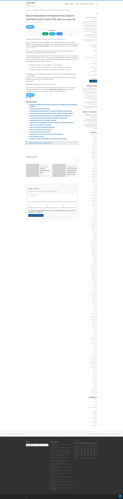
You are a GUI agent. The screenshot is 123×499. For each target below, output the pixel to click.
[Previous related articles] (74, 160)
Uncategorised (93, 63)
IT (96, 53)
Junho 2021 (95, 257)
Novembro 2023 (94, 200)
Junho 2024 (95, 186)
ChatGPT (45, 33)
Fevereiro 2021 (94, 265)
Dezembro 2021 (94, 246)
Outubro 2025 (94, 154)
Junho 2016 (95, 373)
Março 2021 (95, 263)
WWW (96, 65)
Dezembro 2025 (94, 150)
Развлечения (94, 71)
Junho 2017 (95, 349)
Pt (96, 59)
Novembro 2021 (94, 248)
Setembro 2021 (94, 252)
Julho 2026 (95, 136)
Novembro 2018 (94, 319)
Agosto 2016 (94, 369)
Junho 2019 (95, 305)
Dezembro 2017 (94, 337)
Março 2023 (95, 216)
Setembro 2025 (94, 156)
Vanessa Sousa (30, 22)
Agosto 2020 (94, 277)
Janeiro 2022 (94, 244)
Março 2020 (95, 287)
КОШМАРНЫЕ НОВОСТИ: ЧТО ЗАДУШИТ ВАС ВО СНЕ (43, 120)
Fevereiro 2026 (94, 146)
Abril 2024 (95, 190)
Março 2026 (95, 144)
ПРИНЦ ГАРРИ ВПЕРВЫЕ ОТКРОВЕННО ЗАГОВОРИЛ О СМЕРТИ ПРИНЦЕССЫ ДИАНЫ (51, 113)
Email (47, 206)
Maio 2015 (95, 385)
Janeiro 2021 (94, 267)
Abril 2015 (95, 387)
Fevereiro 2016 (94, 381)
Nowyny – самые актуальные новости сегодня (41, 129)
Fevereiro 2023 (94, 218)
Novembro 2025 (94, 152)
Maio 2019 (95, 307)
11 (78, 449)
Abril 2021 (95, 261)
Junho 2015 (95, 383)
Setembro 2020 (94, 275)
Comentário (33, 195)
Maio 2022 (95, 236)
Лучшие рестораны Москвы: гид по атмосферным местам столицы (90, 25)
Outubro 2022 (94, 226)
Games (95, 49)
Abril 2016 (95, 377)
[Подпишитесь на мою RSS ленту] (96, 13)
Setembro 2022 (94, 228)
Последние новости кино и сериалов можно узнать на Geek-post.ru (46, 134)
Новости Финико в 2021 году (37, 136)
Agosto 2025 (94, 158)
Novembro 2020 (94, 271)
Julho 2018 (95, 327)
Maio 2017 (95, 351)
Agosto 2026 (94, 134)
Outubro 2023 (94, 202)
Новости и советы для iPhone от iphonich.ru (40, 125)
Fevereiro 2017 (94, 357)
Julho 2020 (95, 279)
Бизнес (95, 69)
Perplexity (52, 33)
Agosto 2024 (94, 182)
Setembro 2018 (94, 323)
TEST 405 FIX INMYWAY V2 (54, 479)
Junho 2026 (95, 138)
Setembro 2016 (94, 367)
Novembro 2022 (94, 224)
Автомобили (94, 67)
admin (86, 119)
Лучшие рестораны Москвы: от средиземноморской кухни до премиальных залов (61, 471)
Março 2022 (95, 240)
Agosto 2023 (94, 206)
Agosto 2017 (94, 345)
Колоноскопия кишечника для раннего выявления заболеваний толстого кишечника (90, 36)
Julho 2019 (95, 303)
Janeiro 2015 (94, 393)
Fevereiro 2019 (94, 313)
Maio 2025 (95, 164)
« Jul (75, 458)
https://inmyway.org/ (88, 124)
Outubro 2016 (94, 365)
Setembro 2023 (94, 204)
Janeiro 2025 (94, 172)
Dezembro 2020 (94, 269)
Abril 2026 (95, 142)
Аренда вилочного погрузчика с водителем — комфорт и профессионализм (61, 467)
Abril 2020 (95, 285)
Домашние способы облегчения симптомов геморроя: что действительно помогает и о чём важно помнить (90, 30)
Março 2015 (95, 389)
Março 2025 (95, 168)
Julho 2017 (95, 347)
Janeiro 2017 (94, 359)
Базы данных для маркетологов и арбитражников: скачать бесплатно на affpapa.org (60, 461)
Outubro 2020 (94, 273)
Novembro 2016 (94, 363)
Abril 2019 (95, 309)
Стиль (95, 73)
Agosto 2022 (94, 230)
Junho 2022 (95, 234)
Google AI (59, 33)
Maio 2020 (95, 283)
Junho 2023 (95, 210)
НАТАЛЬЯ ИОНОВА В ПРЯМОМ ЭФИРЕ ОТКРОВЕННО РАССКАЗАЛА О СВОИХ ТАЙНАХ (51, 111)
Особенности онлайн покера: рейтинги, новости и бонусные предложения (48, 138)
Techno (95, 61)
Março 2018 (95, 335)
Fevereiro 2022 (94, 242)
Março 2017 (95, 355)
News (30, 10)
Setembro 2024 (94, 180)
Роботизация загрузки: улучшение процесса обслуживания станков (90, 40)
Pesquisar (93, 81)
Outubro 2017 (94, 341)
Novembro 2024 (94, 176)
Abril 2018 (95, 333)
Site (63, 206)
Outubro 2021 (94, 250)
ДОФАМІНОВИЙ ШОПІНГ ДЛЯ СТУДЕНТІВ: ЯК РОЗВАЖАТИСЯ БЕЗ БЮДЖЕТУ (61, 482)
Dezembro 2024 (94, 174)
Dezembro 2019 (94, 293)
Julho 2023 (95, 208)
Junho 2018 (95, 329)
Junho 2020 (95, 281)
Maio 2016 (95, 375)
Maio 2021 (95, 259)
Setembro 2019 (94, 299)
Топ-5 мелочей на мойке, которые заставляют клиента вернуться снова (89, 22)
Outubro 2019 (94, 297)
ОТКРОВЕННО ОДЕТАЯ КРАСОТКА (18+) (40, 108)
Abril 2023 (95, 214)
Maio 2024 (95, 188)
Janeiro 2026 (94, 148)
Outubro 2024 (94, 178)
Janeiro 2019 (94, 315)
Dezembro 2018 (94, 317)
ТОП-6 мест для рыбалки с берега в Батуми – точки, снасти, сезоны (60, 464)
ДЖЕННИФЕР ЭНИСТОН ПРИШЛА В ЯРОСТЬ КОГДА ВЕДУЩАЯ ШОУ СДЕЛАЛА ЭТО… (51, 115)
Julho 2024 (95, 184)
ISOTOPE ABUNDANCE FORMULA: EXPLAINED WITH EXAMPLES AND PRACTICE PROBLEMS (90, 121)
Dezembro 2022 (94, 222)
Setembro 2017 (94, 343)
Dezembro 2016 (94, 361)
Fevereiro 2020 (94, 289)
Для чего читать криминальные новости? (40, 131)
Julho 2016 (95, 371)
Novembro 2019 (94, 295)
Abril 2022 (95, 238)
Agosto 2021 (94, 254)
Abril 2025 (95, 166)
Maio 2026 (95, 140)
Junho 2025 (95, 162)
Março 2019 (95, 311)
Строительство (93, 75)
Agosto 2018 (94, 325)
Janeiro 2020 (94, 291)
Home (27, 10)
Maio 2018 (95, 331)
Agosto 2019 (94, 301)
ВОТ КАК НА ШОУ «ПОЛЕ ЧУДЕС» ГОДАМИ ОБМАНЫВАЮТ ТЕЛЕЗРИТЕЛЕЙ (48, 118)
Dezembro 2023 (94, 198)
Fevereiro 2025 (94, 170)
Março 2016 (95, 379)
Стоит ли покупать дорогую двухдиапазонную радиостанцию (91, 116)
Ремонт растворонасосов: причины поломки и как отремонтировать (60, 474)
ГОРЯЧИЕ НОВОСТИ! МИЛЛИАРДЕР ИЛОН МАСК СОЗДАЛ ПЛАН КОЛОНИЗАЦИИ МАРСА (51, 122)
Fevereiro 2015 (94, 391)
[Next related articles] (77, 160)
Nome (31, 206)
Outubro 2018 (94, 321)
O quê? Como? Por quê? (91, 57)
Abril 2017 (95, 353)
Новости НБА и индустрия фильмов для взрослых (42, 127)
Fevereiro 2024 (94, 194)
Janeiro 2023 (94, 220)
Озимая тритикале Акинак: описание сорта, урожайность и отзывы (61, 477)
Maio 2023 (95, 212)
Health (95, 51)
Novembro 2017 (94, 339)
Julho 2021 (95, 256)
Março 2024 (95, 192)
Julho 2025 (95, 160)
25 (78, 454)
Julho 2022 (95, 232)
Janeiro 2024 (94, 196)
